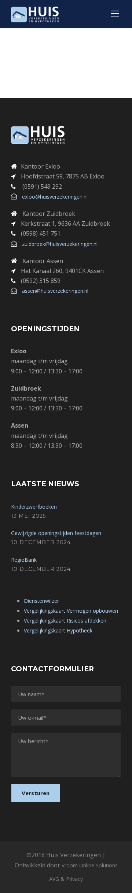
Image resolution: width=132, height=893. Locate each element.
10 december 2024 (41, 542)
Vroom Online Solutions (90, 865)
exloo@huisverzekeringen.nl (55, 196)
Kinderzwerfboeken (34, 506)
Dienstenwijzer (41, 600)
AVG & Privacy (66, 878)
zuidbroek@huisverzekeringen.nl (60, 243)
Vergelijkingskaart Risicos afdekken (65, 620)
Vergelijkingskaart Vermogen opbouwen (71, 610)
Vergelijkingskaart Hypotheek (58, 630)
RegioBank (24, 559)
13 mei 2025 (28, 516)
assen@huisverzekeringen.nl (55, 290)
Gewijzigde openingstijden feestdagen (56, 532)
